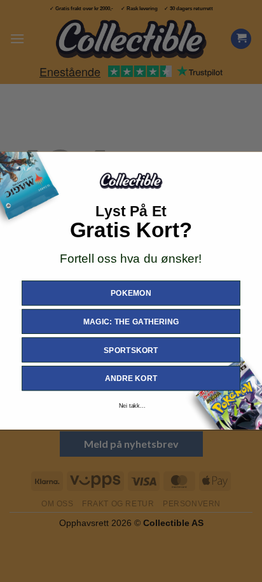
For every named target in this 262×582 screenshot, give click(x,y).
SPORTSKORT (131, 350)
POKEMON (131, 293)
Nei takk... (132, 406)
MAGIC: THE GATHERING (131, 321)
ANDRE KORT (131, 378)
